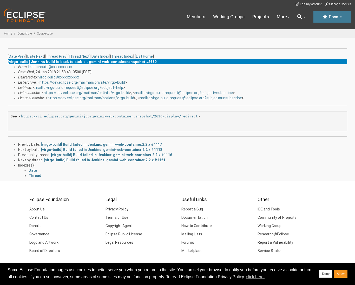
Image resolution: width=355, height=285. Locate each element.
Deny (326, 274)
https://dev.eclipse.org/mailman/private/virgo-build (82, 82)
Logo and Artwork (43, 242)
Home (8, 33)
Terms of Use (117, 217)
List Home (144, 56)
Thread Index (122, 56)
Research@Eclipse (273, 234)
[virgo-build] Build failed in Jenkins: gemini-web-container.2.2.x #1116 (111, 155)
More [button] (282, 16)
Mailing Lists (191, 234)
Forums (187, 242)
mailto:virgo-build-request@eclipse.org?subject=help (79, 87)
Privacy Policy (117, 209)
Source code (44, 33)
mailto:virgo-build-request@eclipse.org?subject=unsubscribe (191, 98)
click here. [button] (255, 277)
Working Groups (229, 16)
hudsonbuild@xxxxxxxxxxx (50, 67)
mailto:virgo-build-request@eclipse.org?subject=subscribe (184, 93)
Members (196, 16)
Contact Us (38, 217)
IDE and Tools (269, 209)
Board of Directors (44, 251)
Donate (335, 17)
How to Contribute (196, 226)
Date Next (35, 56)
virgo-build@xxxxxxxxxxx (58, 77)
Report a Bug (192, 209)
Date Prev (17, 56)
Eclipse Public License (124, 234)
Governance (39, 234)
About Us (37, 209)
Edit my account (310, 4)
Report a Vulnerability (275, 242)
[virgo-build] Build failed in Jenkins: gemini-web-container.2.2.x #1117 (101, 144)
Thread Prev (56, 56)
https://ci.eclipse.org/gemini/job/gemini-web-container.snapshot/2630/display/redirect (109, 116)
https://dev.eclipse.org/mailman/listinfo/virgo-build (86, 93)
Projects (260, 16)
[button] (301, 17)
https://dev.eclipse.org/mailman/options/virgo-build (91, 98)
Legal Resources (119, 242)
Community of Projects (277, 217)
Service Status (270, 251)
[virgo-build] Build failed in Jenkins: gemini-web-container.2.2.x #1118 (101, 150)
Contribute (24, 33)
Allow (341, 274)
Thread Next (79, 56)
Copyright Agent (119, 226)
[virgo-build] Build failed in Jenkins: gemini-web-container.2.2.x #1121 (104, 160)
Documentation (194, 217)
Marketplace (191, 251)
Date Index (100, 56)
